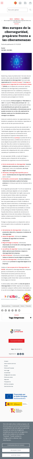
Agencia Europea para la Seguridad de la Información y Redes (16, 83)
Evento (22, 306)
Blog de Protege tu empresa (10, 242)
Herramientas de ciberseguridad (12, 230)
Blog (22, 19)
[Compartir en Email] (19, 310)
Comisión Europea (17, 82)
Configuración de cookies (10, 375)
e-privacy (17, 137)
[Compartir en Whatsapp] (16, 310)
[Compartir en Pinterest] (12, 310)
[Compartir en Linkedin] (6, 310)
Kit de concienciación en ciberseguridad (14, 164)
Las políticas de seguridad (10, 249)
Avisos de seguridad (8, 236)
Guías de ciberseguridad (9, 259)
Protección (28, 306)
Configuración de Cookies (15, 445)
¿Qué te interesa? (7, 255)
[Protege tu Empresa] (16, 331)
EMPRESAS (17, 19)
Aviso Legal (6, 370)
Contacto (6, 361)
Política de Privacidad (9, 368)
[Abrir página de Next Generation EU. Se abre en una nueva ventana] (16, 397)
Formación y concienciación (10, 179)
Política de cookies (8, 377)
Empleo (6, 365)
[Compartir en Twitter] (9, 310)
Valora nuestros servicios (10, 363)
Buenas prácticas (6, 306)
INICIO (11, 19)
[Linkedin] (20, 354)
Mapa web (6, 379)
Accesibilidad (7, 372)
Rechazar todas (16, 450)
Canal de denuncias (8, 386)
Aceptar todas (15, 455)
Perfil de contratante (9, 384)
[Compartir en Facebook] (2, 310)
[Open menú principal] (2, 2)
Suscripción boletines (16, 341)
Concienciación (15, 306)
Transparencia (7, 381)
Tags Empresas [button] (16, 317)
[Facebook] (23, 354)
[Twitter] (18, 354)
